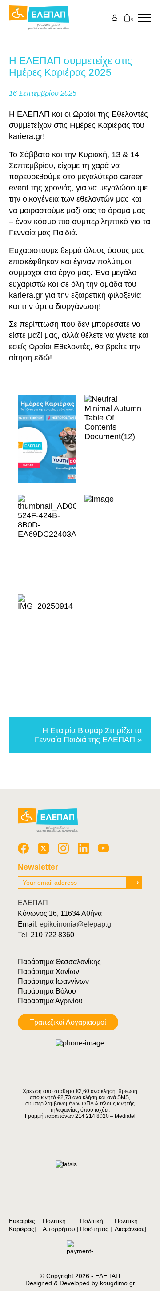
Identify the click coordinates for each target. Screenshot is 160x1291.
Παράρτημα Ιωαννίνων (53, 981)
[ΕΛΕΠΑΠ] (39, 17)
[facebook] (23, 848)
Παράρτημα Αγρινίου (50, 1001)
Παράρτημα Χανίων (48, 971)
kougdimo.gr (117, 1283)
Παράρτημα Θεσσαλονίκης (59, 962)
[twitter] (43, 848)
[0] (127, 18)
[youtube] (103, 848)
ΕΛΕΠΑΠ (33, 903)
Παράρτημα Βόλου (47, 991)
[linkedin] (83, 848)
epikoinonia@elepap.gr (76, 924)
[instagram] (63, 848)
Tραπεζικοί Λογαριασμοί (68, 1022)
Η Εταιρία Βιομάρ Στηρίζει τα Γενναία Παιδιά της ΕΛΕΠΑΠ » (88, 735)
